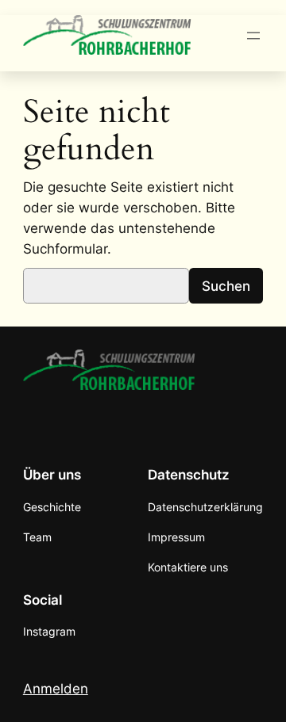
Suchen (226, 286)
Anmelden (55, 689)
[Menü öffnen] (253, 35)
